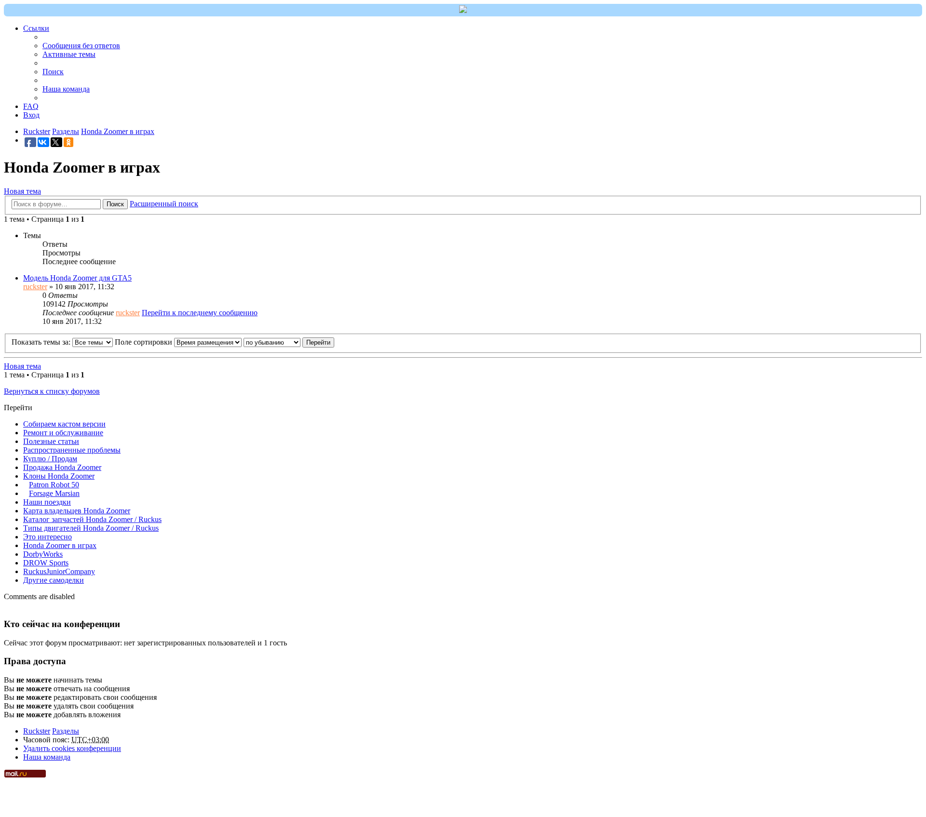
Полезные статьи (51, 441)
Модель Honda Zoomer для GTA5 (77, 278)
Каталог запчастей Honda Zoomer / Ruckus (92, 519)
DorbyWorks (43, 554)
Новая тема (22, 191)
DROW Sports (45, 563)
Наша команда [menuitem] (66, 89)
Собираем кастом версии (64, 424)
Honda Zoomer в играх (59, 545)
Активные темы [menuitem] (68, 54)
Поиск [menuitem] (53, 71)
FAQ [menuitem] (31, 106)
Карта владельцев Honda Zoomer (76, 511)
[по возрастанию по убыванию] (272, 342)
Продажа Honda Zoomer (62, 467)
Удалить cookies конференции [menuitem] (72, 748)
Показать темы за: (42, 342)
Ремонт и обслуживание (63, 433)
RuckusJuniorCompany (59, 571)
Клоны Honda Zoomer (59, 476)
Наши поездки (47, 502)
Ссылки (36, 28)
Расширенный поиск (164, 204)
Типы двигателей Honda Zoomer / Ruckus (91, 528)
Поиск (115, 204)
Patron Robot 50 (54, 485)
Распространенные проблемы (72, 450)
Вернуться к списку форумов (52, 391)
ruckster (35, 286)
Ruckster (36, 731)
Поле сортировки (144, 342)
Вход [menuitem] (31, 115)
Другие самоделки (53, 580)
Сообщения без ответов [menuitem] (81, 45)
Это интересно (47, 537)
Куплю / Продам (50, 459)
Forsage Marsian (54, 493)
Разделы (65, 731)
